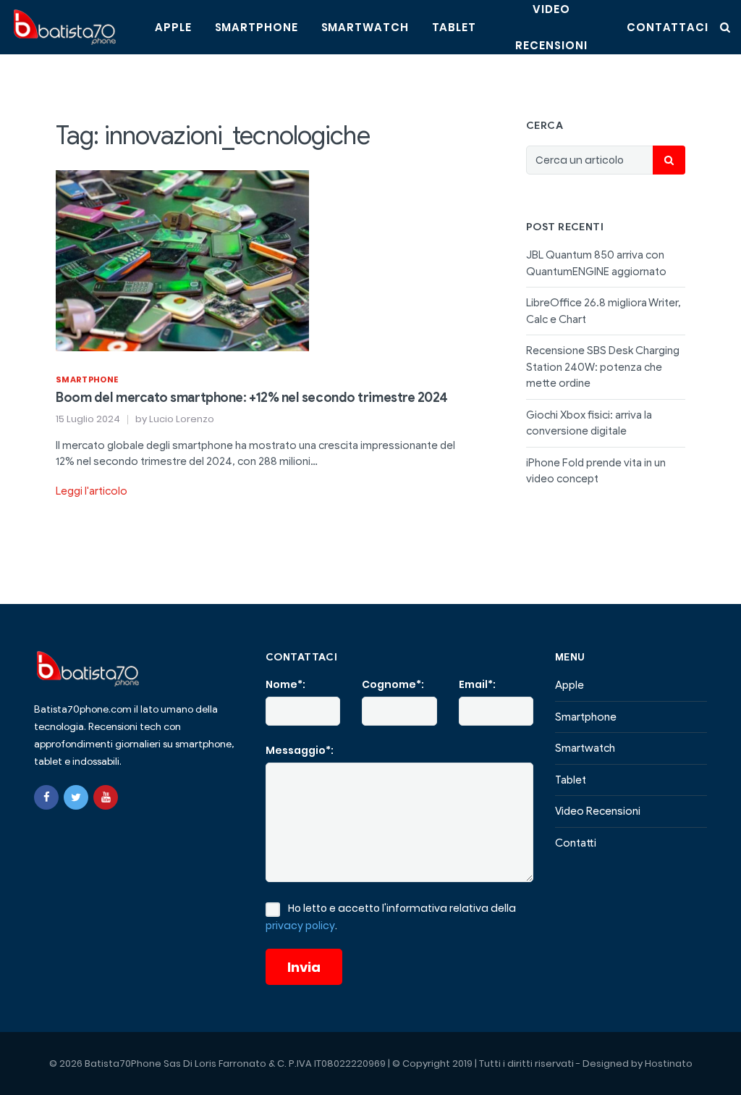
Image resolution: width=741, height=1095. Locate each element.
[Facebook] (46, 797)
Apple (173, 27)
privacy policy (300, 925)
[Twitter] (76, 797)
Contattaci (667, 27)
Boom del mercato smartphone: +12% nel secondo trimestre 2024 (252, 398)
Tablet (454, 27)
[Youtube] (105, 797)
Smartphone (256, 27)
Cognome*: (393, 684)
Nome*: (285, 684)
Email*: (477, 684)
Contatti (575, 842)
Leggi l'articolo (91, 491)
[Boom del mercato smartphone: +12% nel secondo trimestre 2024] (182, 259)
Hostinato (669, 1063)
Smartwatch (365, 27)
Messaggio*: (300, 750)
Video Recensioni (597, 811)
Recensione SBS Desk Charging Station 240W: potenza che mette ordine (602, 367)
